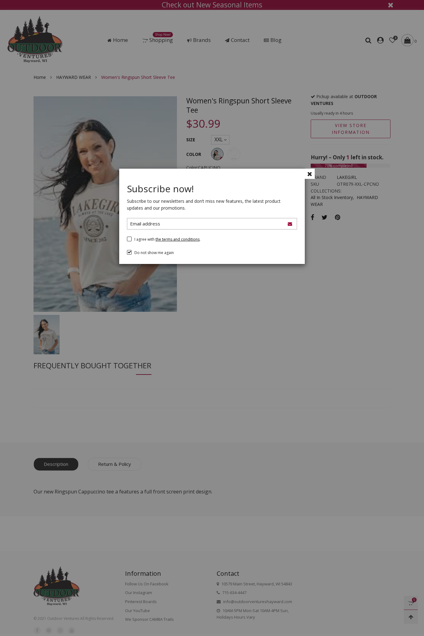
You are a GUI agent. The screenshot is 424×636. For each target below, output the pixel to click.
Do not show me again (154, 252)
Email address (145, 223)
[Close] (309, 174)
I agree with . (167, 239)
